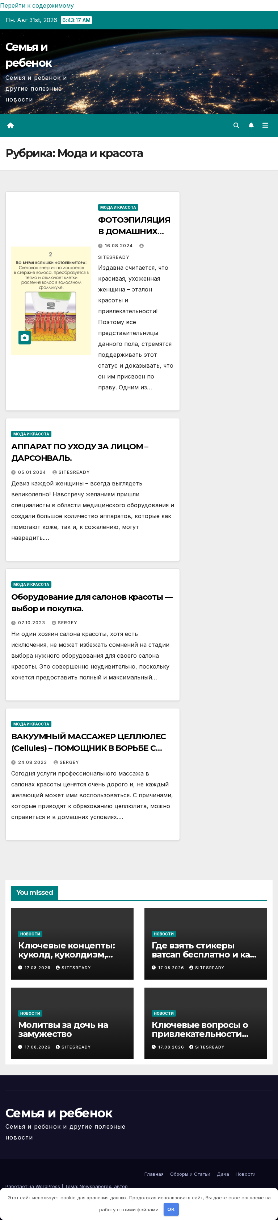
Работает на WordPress (33, 1186)
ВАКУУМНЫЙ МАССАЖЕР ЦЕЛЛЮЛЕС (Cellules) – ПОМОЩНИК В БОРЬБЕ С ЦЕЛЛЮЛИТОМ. (88, 748)
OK (171, 1209)
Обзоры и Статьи (190, 1174)
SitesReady (74, 472)
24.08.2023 (33, 762)
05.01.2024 (32, 472)
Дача (223, 1174)
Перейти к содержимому (37, 5)
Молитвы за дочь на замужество (63, 1029)
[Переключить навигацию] (265, 125)
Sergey (67, 622)
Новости (30, 934)
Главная (154, 1174)
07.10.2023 (32, 622)
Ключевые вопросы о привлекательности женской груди (200, 1034)
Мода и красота (118, 207)
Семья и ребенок (58, 1113)
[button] (236, 125)
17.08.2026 (38, 967)
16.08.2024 (119, 245)
